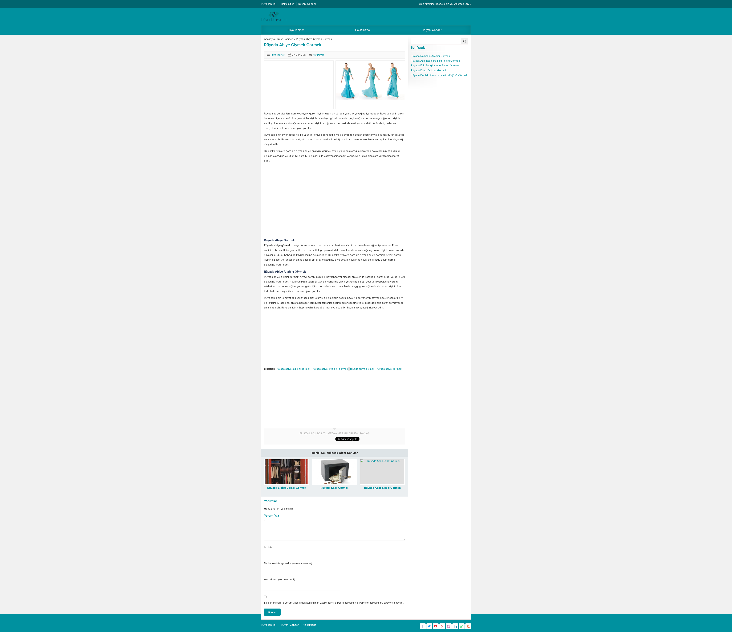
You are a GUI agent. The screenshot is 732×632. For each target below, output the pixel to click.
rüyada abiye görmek (389, 368)
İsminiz (268, 547)
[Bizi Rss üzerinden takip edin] (468, 626)
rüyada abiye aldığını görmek (293, 368)
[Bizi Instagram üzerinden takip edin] (449, 626)
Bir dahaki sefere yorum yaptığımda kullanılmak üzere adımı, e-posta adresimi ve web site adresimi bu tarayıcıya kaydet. (334, 602)
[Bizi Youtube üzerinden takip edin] (436, 626)
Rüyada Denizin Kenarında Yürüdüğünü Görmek (439, 75)
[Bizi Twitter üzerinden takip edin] (429, 626)
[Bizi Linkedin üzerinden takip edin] (455, 626)
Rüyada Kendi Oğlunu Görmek (429, 70)
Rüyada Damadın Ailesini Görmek (430, 56)
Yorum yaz (318, 54)
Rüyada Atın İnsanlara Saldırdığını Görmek (435, 60)
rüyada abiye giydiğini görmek (330, 368)
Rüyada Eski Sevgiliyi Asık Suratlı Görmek (435, 65)
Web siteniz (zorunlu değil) (279, 579)
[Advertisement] (293, 85)
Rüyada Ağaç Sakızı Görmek (382, 487)
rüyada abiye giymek (362, 368)
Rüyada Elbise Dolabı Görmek (286, 487)
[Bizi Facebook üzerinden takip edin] (423, 626)
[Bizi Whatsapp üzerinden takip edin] (462, 626)
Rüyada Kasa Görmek (334, 487)
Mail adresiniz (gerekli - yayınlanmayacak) (288, 563)
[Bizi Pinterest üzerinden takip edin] (442, 626)
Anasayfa (269, 39)
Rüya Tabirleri (285, 39)
